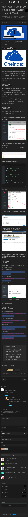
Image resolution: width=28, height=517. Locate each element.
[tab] (5, 455)
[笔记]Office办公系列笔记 (11, 463)
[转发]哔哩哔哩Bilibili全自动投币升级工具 (15, 472)
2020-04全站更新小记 (10, 477)
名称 (2, 431)
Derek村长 (5, 16)
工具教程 (21, 17)
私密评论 (21, 427)
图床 (13, 505)
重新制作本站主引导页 (10, 458)
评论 (2, 415)
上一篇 (4, 379)
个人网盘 (9, 505)
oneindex (4, 505)
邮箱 (2, 437)
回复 (6, 395)
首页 (5, 22)
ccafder (6, 389)
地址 (2, 442)
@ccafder (11, 401)
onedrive (17, 505)
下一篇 (24, 379)
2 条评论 (8, 17)
